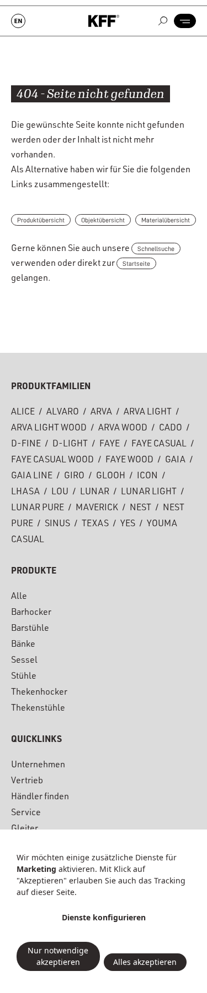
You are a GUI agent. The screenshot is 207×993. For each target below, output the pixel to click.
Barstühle (30, 629)
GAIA (175, 460)
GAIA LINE (31, 476)
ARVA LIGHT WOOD (49, 428)
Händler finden (40, 797)
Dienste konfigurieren (104, 917)
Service (26, 813)
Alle (19, 597)
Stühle (23, 677)
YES (127, 524)
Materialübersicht (165, 220)
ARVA (101, 412)
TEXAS (95, 524)
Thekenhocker (39, 693)
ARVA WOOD (122, 428)
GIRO (74, 476)
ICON (147, 476)
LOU (59, 492)
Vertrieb (27, 781)
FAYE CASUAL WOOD (52, 460)
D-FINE (26, 444)
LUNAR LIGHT (149, 492)
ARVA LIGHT (148, 412)
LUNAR (94, 492)
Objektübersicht (103, 220)
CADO (170, 428)
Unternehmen (38, 765)
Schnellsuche (155, 248)
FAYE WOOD (129, 460)
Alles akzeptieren (145, 962)
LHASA (25, 492)
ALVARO (62, 412)
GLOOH (110, 476)
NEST (140, 508)
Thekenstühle (38, 709)
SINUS (57, 524)
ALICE (23, 412)
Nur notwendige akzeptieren (58, 956)
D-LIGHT (70, 444)
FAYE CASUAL (159, 444)
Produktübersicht (41, 220)
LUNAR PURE (37, 508)
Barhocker (31, 613)
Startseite (136, 263)
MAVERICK (97, 508)
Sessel (24, 661)
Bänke (23, 645)
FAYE (109, 444)
